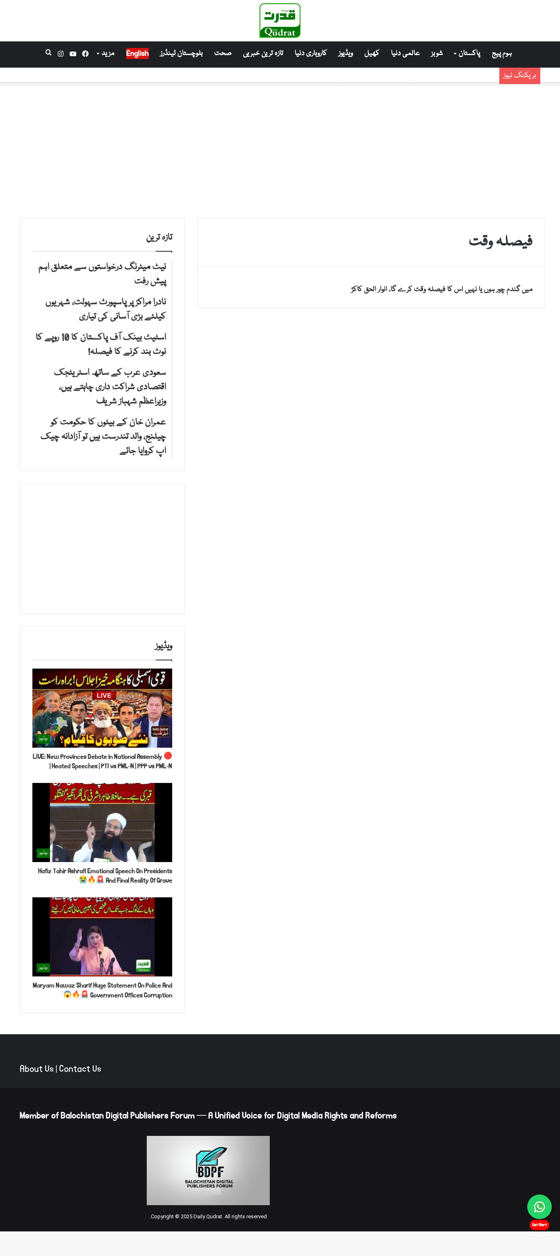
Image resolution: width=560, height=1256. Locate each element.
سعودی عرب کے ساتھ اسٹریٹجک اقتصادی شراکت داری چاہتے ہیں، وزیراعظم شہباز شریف (371, 74)
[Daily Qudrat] (280, 20)
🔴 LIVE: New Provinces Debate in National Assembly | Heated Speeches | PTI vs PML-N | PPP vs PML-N (102, 761)
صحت (223, 53)
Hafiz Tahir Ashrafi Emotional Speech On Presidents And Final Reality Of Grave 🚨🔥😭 (105, 875)
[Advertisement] (280, 148)
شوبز (437, 53)
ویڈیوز (346, 53)
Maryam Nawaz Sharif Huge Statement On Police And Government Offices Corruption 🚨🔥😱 (102, 990)
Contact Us (80, 1069)
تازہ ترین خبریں (263, 53)
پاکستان (469, 53)
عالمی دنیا (405, 53)
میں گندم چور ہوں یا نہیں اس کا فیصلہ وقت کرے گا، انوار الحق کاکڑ (442, 289)
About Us (37, 1069)
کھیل (372, 53)
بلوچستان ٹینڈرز (181, 53)
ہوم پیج (502, 53)
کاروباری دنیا (311, 53)
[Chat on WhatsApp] (539, 1207)
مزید (108, 53)
